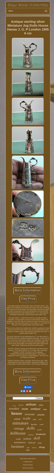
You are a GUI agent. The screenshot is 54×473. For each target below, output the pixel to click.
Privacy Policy (28, 465)
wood (41, 424)
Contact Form (28, 462)
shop (42, 447)
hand (34, 419)
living (14, 405)
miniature (20, 423)
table (41, 405)
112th (17, 419)
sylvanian (30, 435)
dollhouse (18, 433)
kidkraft (31, 442)
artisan (31, 404)
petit (40, 419)
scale (26, 418)
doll (37, 438)
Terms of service (27, 468)
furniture (17, 446)
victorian (30, 414)
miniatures (20, 442)
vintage (19, 428)
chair (45, 409)
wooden (14, 408)
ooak (18, 439)
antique (36, 408)
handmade (41, 434)
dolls (31, 428)
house (16, 413)
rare (28, 447)
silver (20, 405)
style (28, 450)
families (39, 429)
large (40, 443)
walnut (27, 438)
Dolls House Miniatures (28, 459)
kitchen (34, 447)
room (25, 408)
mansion (40, 415)
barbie (34, 425)
